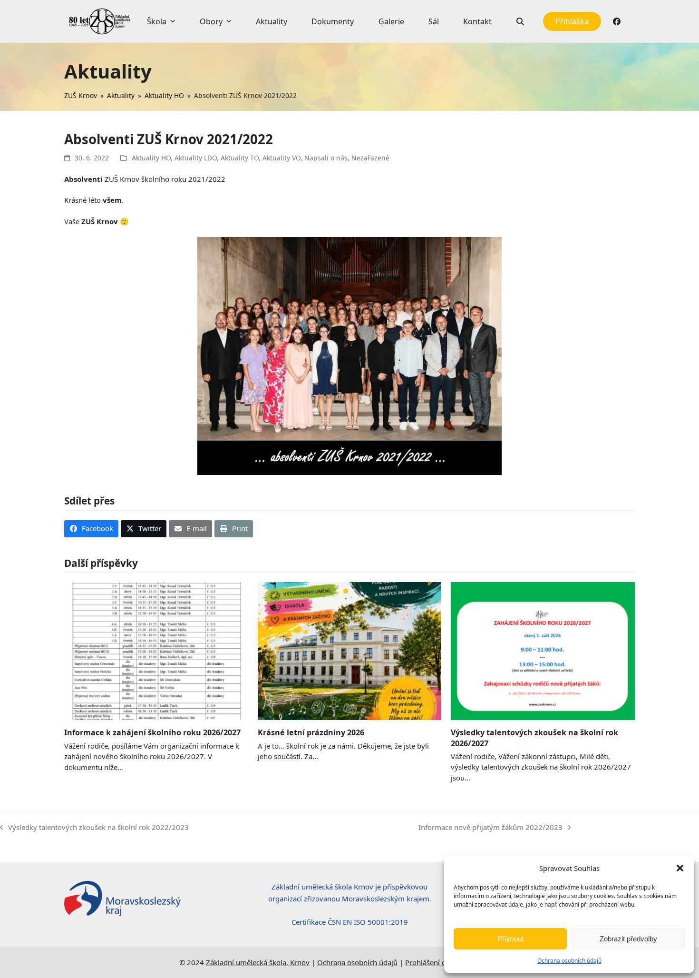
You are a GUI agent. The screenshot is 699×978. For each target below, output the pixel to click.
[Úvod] (99, 21)
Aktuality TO (240, 157)
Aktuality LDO (196, 157)
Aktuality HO (151, 157)
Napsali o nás (326, 157)
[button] (680, 868)
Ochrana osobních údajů (569, 961)
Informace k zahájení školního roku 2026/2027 (152, 732)
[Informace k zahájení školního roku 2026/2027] (156, 650)
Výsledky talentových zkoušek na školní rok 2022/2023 (94, 827)
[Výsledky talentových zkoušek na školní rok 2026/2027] (543, 650)
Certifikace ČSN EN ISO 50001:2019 (349, 922)
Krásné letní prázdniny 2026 (311, 732)
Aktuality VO (281, 157)
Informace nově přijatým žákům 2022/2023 (490, 827)
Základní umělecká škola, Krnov (258, 962)
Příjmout (510, 939)
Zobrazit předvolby (628, 939)
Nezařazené (370, 157)
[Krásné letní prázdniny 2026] (350, 650)
